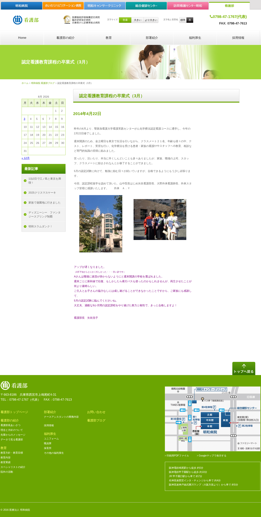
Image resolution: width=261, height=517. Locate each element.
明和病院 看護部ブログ (43, 83)
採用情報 (238, 37)
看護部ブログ (96, 420)
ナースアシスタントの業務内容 (61, 416)
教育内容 (6, 457)
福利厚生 (195, 37)
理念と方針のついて (12, 430)
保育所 (47, 448)
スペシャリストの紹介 (13, 467)
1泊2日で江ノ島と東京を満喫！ (44, 180)
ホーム (25, 83)
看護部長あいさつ (10, 425)
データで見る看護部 (12, 439)
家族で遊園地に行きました (44, 202)
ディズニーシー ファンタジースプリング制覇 (44, 214)
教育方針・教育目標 (12, 452)
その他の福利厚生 (54, 452)
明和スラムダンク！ (40, 226)
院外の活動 (7, 471)
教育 (109, 37)
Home (22, 37)
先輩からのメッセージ (13, 434)
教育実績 (6, 462)
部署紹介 (152, 37)
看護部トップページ (14, 412)
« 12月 (26, 158)
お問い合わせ (96, 412)
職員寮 (47, 443)
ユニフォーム (51, 438)
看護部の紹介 (65, 37)
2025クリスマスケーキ (42, 192)
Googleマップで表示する (212, 455)
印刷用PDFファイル (177, 455)
